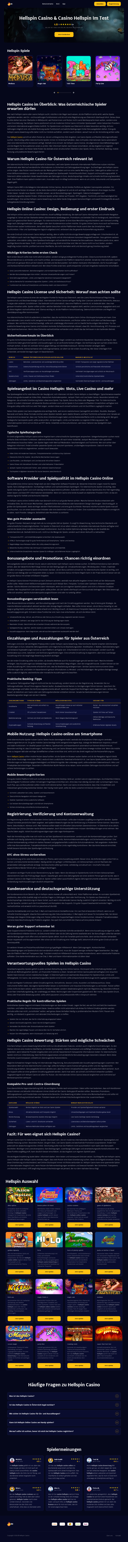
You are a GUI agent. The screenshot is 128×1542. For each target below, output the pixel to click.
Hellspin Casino (16, 137)
